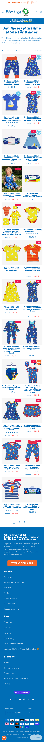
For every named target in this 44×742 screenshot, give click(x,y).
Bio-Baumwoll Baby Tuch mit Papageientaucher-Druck (11, 387)
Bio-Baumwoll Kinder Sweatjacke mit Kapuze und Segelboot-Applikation (32, 158)
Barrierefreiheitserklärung (16, 678)
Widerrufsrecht (37, 731)
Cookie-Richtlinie (11, 668)
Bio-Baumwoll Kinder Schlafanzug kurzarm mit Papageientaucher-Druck (32, 308)
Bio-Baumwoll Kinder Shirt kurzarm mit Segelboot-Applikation (11, 506)
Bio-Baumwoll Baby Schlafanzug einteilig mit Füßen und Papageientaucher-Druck (11, 350)
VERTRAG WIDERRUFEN (22, 563)
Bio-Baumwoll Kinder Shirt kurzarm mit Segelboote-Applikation (11, 118)
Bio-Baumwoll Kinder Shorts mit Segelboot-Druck (32, 426)
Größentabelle (10, 598)
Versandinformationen (14, 582)
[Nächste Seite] (30, 522)
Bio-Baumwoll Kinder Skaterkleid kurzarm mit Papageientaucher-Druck (12, 427)
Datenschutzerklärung (13, 734)
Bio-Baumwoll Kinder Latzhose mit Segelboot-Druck (12, 195)
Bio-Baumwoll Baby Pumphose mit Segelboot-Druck (32, 467)
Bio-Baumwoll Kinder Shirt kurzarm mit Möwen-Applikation (32, 269)
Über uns (8, 622)
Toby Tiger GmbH (13, 731)
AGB (23, 734)
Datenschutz (10, 673)
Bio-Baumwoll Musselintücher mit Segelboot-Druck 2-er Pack (32, 507)
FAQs (6, 593)
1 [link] (13, 522)
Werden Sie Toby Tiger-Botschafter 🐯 (21, 649)
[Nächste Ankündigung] (40, 21)
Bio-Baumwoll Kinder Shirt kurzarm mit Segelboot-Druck (11, 467)
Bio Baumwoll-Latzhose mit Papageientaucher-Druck (32, 348)
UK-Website (9, 603)
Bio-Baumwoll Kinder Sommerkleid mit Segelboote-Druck (32, 82)
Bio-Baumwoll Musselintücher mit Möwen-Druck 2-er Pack (32, 195)
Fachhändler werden (13, 644)
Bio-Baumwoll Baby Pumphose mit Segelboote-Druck (11, 82)
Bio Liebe (8, 628)
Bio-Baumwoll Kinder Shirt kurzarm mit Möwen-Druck (11, 269)
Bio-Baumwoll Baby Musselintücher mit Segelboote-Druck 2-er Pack (11, 158)
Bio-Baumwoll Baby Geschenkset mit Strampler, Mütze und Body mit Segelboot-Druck (32, 389)
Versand (28, 734)
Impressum (36, 734)
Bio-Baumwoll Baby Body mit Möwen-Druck (32, 230)
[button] (2, 11)
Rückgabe (8, 577)
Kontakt (7, 588)
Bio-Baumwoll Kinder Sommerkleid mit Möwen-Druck (11, 307)
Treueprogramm (11, 609)
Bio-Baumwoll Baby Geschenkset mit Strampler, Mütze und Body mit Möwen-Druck (11, 232)
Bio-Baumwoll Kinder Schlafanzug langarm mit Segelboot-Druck (32, 118)
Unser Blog (9, 638)
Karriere (7, 633)
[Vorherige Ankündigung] (4, 21)
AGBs (6, 662)
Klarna (7, 684)
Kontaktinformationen (23, 737)
